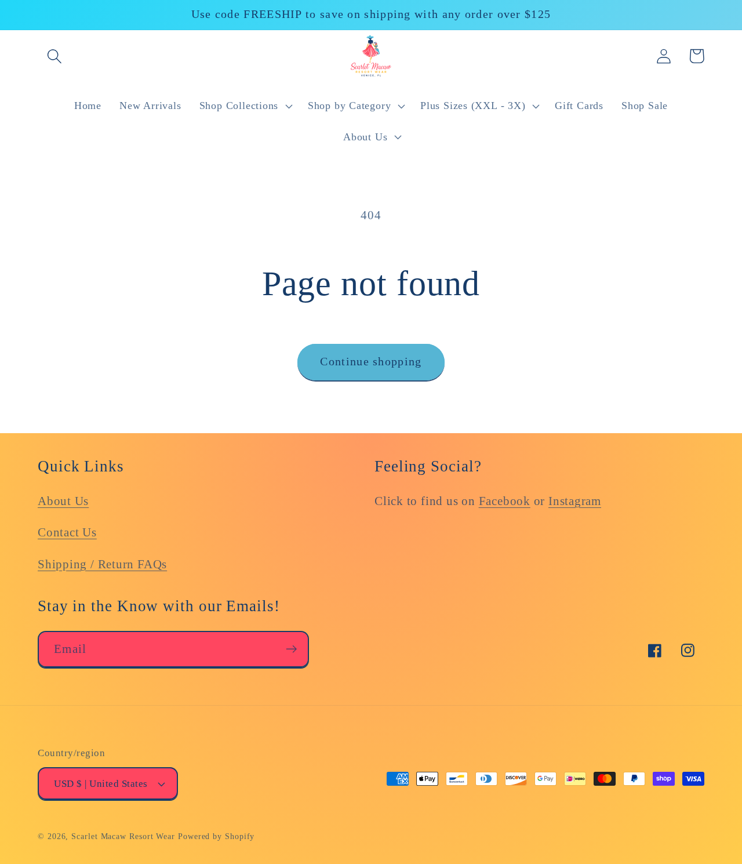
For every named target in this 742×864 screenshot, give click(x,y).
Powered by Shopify (216, 836)
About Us (63, 500)
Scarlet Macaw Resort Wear (123, 836)
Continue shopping (370, 361)
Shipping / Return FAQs (102, 564)
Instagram (574, 500)
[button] (54, 55)
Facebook (504, 500)
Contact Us (67, 532)
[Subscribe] (291, 649)
